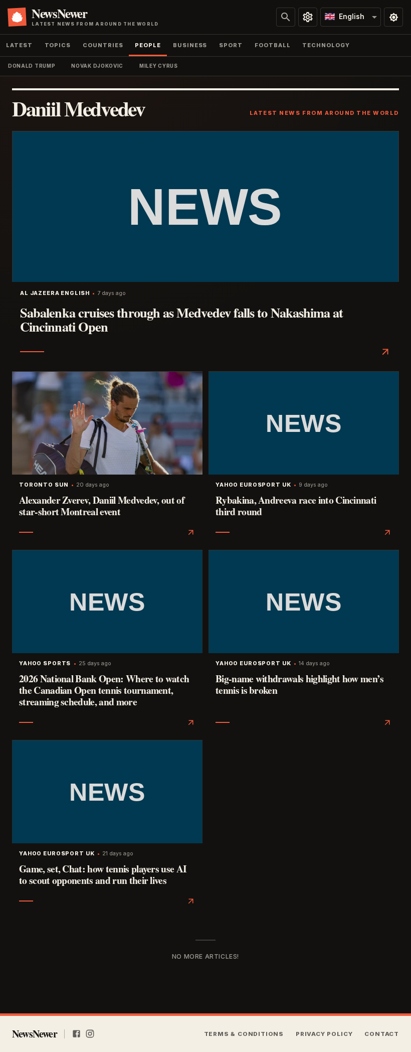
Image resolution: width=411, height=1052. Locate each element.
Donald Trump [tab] (31, 66)
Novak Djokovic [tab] (97, 66)
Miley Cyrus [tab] (158, 66)
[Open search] (285, 17)
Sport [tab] (231, 45)
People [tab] (148, 45)
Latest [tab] (19, 45)
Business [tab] (190, 45)
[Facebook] (76, 1034)
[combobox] (350, 17)
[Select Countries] (307, 17)
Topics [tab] (58, 45)
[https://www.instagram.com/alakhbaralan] (90, 1034)
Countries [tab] (103, 45)
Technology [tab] (325, 45)
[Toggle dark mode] (393, 17)
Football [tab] (272, 45)
